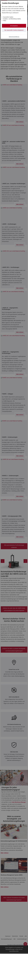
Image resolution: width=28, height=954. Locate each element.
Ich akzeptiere (14, 26)
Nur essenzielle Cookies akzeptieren (14, 30)
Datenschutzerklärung (14, 36)
